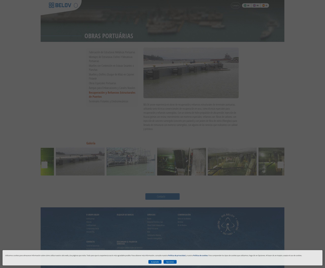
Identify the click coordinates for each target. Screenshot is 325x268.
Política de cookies (200, 255)
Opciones (170, 262)
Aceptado (155, 262)
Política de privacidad (176, 255)
